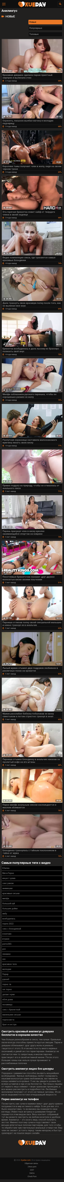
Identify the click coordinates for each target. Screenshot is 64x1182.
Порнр (5, 974)
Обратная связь (31, 1163)
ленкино (6, 954)
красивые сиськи (10, 893)
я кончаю (6, 934)
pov (4, 949)
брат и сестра (9, 1024)
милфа (5, 898)
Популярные (35, 28)
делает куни (8, 994)
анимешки (7, 888)
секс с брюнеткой (11, 1009)
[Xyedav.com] (32, 6)
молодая (6, 969)
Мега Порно (8, 873)
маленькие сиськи (11, 1014)
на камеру (7, 1004)
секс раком (8, 883)
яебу (4, 913)
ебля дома (7, 999)
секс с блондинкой (11, 929)
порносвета (8, 1020)
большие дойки (10, 908)
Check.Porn (32, 1176)
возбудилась (8, 918)
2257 (32, 1170)
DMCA (32, 1173)
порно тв (6, 984)
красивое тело (9, 964)
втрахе (5, 939)
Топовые (34, 34)
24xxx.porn (32, 1167)
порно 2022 (8, 924)
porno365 (6, 944)
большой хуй (8, 903)
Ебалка (5, 868)
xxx (4, 959)
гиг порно (7, 989)
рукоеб (5, 979)
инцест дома (8, 878)
